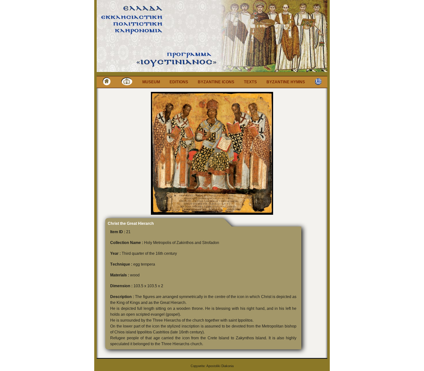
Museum (151, 82)
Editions (179, 82)
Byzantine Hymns (285, 82)
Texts (250, 82)
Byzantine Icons (216, 82)
